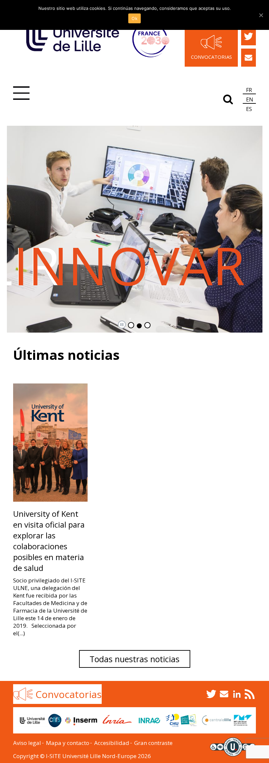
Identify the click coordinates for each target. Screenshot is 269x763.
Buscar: (228, 98)
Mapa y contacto (67, 743)
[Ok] (261, 15)
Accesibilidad (111, 743)
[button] (21, 93)
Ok (134, 18)
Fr (249, 90)
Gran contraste (153, 743)
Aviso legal (27, 743)
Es (249, 109)
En (249, 99)
